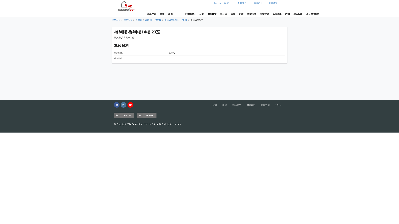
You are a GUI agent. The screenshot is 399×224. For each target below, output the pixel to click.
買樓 (162, 13)
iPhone (149, 115)
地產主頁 (151, 13)
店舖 (241, 13)
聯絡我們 (236, 105)
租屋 (170, 13)
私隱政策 (265, 105)
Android (127, 115)
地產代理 (298, 13)
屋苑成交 (212, 13)
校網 (287, 13)
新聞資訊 (277, 13)
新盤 (201, 13)
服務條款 (251, 105)
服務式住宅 (190, 13)
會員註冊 (258, 3)
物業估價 (251, 13)
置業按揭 (264, 13)
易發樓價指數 (312, 13)
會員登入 (242, 3)
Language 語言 (221, 3)
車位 (233, 13)
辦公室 (223, 13)
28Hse (278, 105)
